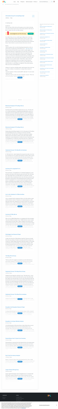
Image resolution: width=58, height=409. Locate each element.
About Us (4, 397)
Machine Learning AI (29, 1)
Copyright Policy (19, 397)
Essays (15, 1)
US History (35, 1)
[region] (29, 405)
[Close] (57, 405)
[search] (52, 2)
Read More (20, 119)
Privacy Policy (18, 400)
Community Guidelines (20, 398)
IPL (3, 4)
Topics (18, 1)
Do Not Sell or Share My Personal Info (44, 405)
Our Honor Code (19, 399)
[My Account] (54, 1)
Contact (4, 398)
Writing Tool (22, 1)
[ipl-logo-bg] (4, 1)
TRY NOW (30, 33)
